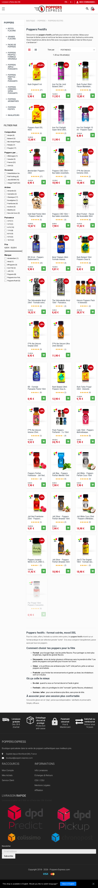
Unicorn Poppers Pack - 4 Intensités (86, 301)
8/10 (10, 234)
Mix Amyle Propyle (14, 142)
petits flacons (66, 653)
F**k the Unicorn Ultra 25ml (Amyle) (61, 345)
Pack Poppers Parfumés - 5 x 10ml (60, 431)
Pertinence (78, 50)
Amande (11, 191)
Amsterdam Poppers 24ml (36, 172)
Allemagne (12, 156)
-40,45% (40, 65)
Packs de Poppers (12, 46)
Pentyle (11, 145)
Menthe (11, 210)
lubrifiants (75, 700)
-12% (91, 152)
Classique (12, 197)
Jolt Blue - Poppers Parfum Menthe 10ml (60, 474)
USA (10, 165)
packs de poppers (40, 661)
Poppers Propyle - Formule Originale (12, 56)
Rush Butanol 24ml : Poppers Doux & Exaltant (60, 388)
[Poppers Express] (49, 8)
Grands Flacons (12, 38)
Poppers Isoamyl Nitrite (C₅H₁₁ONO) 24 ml (36, 561)
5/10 (10, 224)
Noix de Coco (13, 213)
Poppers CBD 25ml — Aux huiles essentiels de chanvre (61, 172)
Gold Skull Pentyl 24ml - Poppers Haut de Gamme (37, 215)
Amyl (10, 261)
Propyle (11, 148)
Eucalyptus (12, 200)
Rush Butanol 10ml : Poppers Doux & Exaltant (84, 258)
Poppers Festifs (12, 108)
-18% (91, 368)
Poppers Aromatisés (13, 100)
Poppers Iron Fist (14, 277)
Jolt (10, 271)
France (11, 162)
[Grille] (29, 50)
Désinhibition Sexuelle (14, 173)
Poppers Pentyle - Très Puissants (12, 78)
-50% (66, 411)
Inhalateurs (13, 115)
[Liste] (36, 50)
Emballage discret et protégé (41, 720)
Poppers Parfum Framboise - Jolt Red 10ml (36, 474)
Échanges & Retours (44, 775)
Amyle (10, 135)
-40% (91, 281)
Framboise (12, 203)
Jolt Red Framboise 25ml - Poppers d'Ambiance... (35, 517)
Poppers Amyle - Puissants (12, 67)
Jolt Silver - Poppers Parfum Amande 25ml (61, 561)
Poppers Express (14, 741)
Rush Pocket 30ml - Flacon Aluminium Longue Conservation (85, 85)
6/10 (10, 227)
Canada (11, 159)
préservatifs (86, 700)
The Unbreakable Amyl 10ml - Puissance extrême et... (61, 301)
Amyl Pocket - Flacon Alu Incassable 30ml (85, 215)
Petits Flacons (12, 30)
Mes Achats (7, 775)
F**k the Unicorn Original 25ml (34, 345)
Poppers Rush (13, 281)
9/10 (10, 237)
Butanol (11, 138)
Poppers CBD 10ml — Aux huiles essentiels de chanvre (61, 215)
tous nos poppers (40, 643)
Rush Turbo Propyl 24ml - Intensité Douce (84, 388)
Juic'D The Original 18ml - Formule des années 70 (84, 561)
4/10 (10, 221)
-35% (91, 195)
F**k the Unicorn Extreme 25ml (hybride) (83, 172)
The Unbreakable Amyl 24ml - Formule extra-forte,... (37, 301)
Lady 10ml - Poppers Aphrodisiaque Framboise (85, 431)
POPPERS (9, 22)
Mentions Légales (42, 785)
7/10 (10, 230)
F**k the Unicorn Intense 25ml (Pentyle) (34, 431)
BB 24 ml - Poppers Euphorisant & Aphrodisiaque (36, 258)
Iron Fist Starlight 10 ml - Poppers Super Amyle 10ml (85, 128)
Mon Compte (8, 770)
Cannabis (12, 194)
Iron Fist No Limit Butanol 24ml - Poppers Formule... (59, 85)
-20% (66, 65)
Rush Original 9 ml (35, 84)
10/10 (10, 240)
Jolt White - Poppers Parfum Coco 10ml (85, 474)
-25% (42, 108)
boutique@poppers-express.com (19, 758)
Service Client (8, 780)
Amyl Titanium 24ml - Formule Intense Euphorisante (60, 258)
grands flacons (58, 655)
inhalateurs (88, 673)
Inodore (11, 207)
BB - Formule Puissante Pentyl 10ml (37, 388)
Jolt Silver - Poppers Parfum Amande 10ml (61, 517)
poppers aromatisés (41, 668)
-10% (66, 238)
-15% (42, 195)
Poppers (11, 274)
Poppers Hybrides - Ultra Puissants (12, 90)
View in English (68, 884)
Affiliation (39, 790)
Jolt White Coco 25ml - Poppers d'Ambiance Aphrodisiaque (85, 517)
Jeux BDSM (13, 180)
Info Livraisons (41, 770)
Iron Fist (11, 268)
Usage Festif (13, 183)
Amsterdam (13, 258)
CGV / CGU (39, 780)
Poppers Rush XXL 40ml (35, 128)
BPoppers (12, 265)
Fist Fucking (13, 176)
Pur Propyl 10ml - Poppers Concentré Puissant (35, 604)
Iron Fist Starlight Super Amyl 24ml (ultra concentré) (59, 128)
